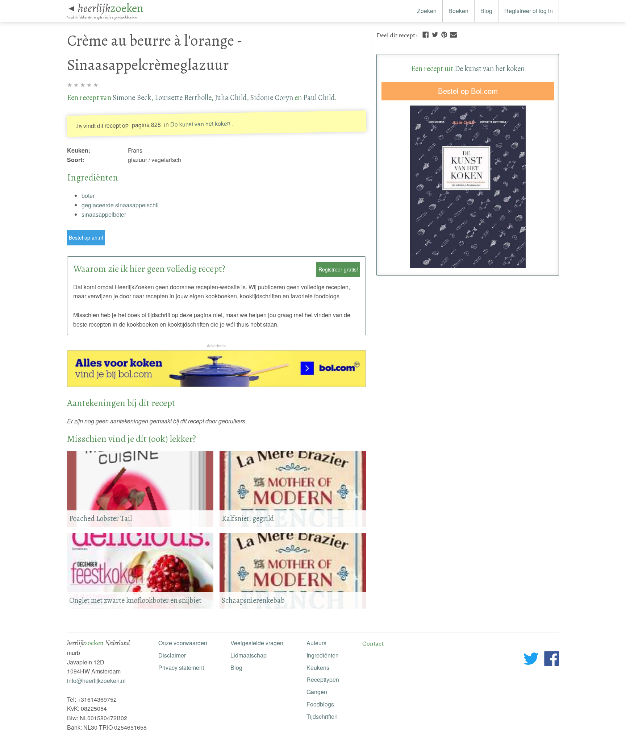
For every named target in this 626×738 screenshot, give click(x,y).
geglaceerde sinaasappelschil (120, 205)
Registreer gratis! (338, 269)
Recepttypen (322, 679)
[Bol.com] (216, 385)
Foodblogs (320, 704)
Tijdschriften (322, 716)
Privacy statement (181, 667)
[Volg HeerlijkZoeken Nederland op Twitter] (531, 659)
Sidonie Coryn (271, 97)
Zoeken (427, 11)
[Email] (453, 34)
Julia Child (231, 97)
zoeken (110, 8)
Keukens (317, 667)
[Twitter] (435, 34)
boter (88, 195)
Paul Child (319, 97)
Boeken (458, 11)
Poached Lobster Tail (100, 518)
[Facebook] (425, 34)
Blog (486, 11)
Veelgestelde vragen (256, 643)
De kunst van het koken (200, 124)
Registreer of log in (528, 11)
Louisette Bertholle (183, 97)
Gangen (316, 692)
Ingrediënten (322, 655)
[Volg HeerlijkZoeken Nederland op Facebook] (551, 659)
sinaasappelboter (104, 214)
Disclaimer (172, 655)
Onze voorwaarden (182, 643)
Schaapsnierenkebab (253, 600)
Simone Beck (132, 97)
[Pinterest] (444, 34)
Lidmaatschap (248, 655)
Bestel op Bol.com (468, 91)
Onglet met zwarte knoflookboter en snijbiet (135, 600)
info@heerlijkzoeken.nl (96, 680)
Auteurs (316, 643)
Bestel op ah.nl (86, 237)
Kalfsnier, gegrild (248, 518)
